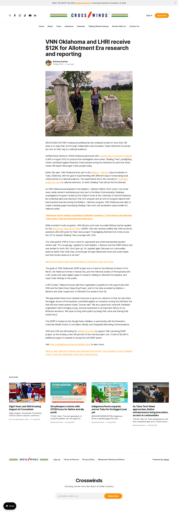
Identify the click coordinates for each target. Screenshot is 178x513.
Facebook (15, 15)
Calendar (81, 26)
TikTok (25, 15)
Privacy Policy (88, 459)
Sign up (57, 459)
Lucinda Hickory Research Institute (115, 156)
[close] (175, 3)
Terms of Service (71, 459)
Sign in (149, 15)
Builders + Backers (100, 172)
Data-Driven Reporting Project (66, 228)
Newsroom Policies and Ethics (111, 459)
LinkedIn (35, 15)
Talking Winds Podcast (98, 26)
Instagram (20, 15)
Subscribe (161, 15)
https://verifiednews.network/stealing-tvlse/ (70, 344)
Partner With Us (119, 26)
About (50, 26)
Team (58, 26)
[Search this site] (10, 15)
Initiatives (69, 26)
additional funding (86, 331)
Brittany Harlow (60, 61)
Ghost (166, 459)
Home (41, 26)
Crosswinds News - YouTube (30, 15)
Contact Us (134, 26)
